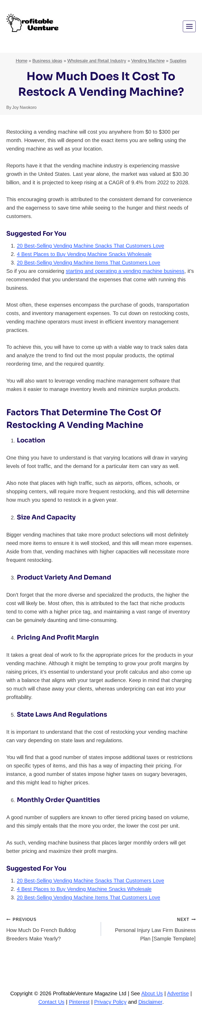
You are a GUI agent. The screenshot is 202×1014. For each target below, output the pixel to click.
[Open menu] (189, 26)
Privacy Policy (110, 1002)
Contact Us (51, 1002)
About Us (152, 993)
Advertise (178, 993)
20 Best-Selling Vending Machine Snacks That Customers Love (90, 246)
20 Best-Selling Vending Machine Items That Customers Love (88, 262)
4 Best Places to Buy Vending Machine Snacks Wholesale (84, 254)
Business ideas (47, 60)
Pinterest (79, 1002)
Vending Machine (148, 60)
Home (21, 60)
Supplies (178, 60)
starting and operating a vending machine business (125, 271)
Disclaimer (150, 1002)
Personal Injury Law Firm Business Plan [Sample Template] (155, 929)
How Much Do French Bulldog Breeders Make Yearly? (41, 929)
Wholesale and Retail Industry (96, 60)
